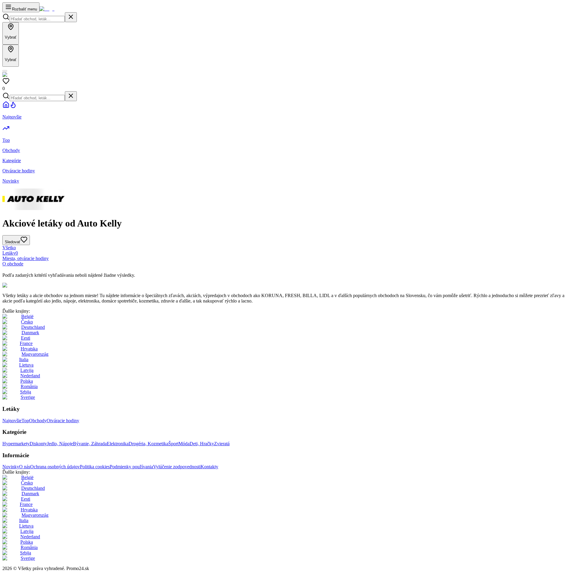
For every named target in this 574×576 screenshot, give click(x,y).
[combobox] (37, 19)
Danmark (30, 332)
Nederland (30, 375)
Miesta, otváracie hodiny (25, 258)
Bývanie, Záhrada (90, 443)
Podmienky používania (131, 466)
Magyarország (35, 354)
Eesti (25, 338)
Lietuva (26, 364)
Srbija (25, 391)
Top (25, 420)
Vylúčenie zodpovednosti (177, 466)
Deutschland (33, 327)
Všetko (9, 247)
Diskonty (38, 443)
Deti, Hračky (202, 443)
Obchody (38, 420)
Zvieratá (222, 443)
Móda (184, 443)
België (27, 316)
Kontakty (209, 466)
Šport (173, 443)
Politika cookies (95, 466)
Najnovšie (12, 420)
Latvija (26, 370)
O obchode (12, 263)
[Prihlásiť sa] (4, 71)
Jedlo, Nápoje (60, 443)
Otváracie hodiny (63, 420)
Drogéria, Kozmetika (148, 443)
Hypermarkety (16, 443)
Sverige (28, 397)
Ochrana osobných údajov (55, 466)
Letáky (10, 253)
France (26, 343)
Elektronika (118, 443)
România (29, 386)
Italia (23, 359)
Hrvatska (29, 348)
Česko (27, 321)
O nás (24, 466)
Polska (26, 381)
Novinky (10, 466)
